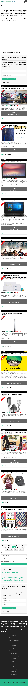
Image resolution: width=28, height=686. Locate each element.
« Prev (15, 545)
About (14, 664)
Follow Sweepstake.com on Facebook (13, 577)
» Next (21, 549)
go (14, 563)
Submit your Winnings (14, 656)
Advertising (14, 669)
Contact (14, 666)
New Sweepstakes (14, 638)
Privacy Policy (14, 671)
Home (14, 635)
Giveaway (3, 159)
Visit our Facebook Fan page (10, 572)
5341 (16, 549)
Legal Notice (14, 674)
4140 (6, 549)
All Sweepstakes (14, 643)
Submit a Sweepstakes (14, 651)
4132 (5, 547)
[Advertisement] (14, 36)
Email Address (5, 73)
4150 (11, 549)
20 (25, 545)
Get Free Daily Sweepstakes (9, 78)
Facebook (3, 123)
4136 (23, 547)
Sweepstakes (4, 86)
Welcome (14, 661)
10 (22, 545)
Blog (14, 648)
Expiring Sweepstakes (14, 640)
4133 (9, 547)
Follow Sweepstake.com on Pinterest (12, 580)
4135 (18, 547)
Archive (14, 645)
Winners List (14, 653)
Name (3, 69)
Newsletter (14, 658)
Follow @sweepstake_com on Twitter (13, 579)
